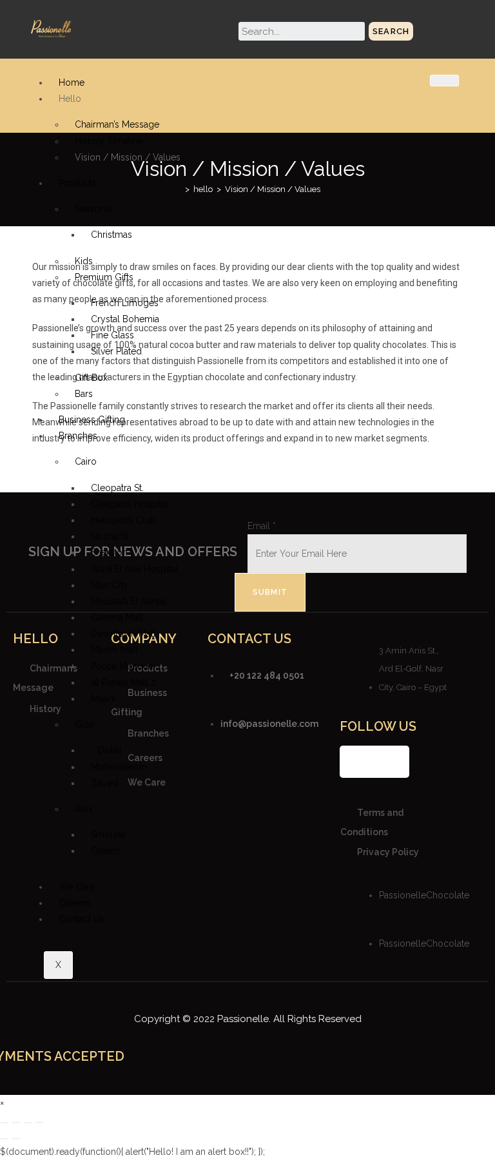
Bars (84, 394)
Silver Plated (116, 351)
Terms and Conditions (371, 821)
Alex (84, 809)
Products (77, 183)
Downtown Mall (123, 633)
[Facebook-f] (356, 762)
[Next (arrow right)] (16, 1138)
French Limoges (125, 303)
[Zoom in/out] (4, 1122)
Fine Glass (112, 335)
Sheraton (109, 552)
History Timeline (109, 141)
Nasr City (109, 585)
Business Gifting (92, 419)
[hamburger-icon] (444, 80)
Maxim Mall (114, 649)
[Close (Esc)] (39, 1122)
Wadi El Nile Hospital (134, 569)
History (45, 709)
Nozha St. (110, 536)
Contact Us (81, 919)
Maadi (103, 698)
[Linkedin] (393, 762)
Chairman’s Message (117, 124)
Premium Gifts (104, 277)
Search (391, 31)
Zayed (104, 783)
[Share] (27, 1122)
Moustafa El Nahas (128, 601)
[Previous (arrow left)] (4, 1138)
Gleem (105, 851)
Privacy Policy (388, 852)
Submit (270, 592)
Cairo (86, 461)
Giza (84, 724)
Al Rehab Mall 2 (123, 682)
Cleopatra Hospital (129, 504)
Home (71, 82)
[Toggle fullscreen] (16, 1122)
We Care (77, 887)
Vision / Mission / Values (127, 157)
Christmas (111, 234)
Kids (84, 261)
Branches (78, 435)
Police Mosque (122, 666)
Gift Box (91, 377)
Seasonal (93, 209)
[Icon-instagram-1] (374, 762)
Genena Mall (117, 617)
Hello (70, 98)
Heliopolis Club (123, 520)
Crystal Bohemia (125, 319)
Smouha (108, 834)
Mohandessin (118, 767)
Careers (75, 903)
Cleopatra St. (117, 488)
